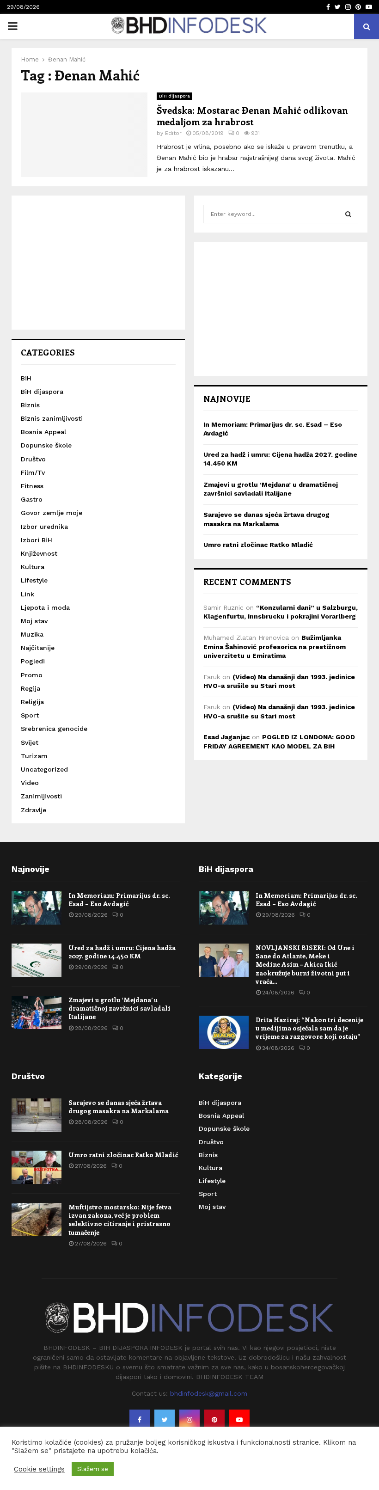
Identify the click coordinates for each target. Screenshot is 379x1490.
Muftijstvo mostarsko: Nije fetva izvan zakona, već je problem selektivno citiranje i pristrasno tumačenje (119, 1219)
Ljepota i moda (45, 607)
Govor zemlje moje (51, 512)
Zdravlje (33, 810)
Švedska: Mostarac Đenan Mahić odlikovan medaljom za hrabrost (252, 116)
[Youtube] (239, 1420)
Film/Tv (33, 472)
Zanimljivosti (41, 796)
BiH (26, 378)
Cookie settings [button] (39, 1469)
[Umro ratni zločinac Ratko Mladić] (36, 1167)
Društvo (33, 459)
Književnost (39, 553)
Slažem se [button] (92, 1468)
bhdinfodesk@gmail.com (208, 1393)
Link (27, 594)
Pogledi (33, 661)
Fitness (32, 486)
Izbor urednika (44, 526)
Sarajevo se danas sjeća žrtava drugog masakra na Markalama (118, 1106)
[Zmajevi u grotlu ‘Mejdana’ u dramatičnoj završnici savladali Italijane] (36, 1012)
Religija (32, 701)
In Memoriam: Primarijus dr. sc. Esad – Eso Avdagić (119, 899)
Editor (173, 133)
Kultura (32, 566)
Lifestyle (34, 580)
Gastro (32, 499)
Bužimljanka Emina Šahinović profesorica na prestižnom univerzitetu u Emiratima (274, 646)
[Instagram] (189, 1420)
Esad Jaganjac (226, 737)
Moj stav (34, 621)
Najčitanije (38, 647)
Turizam (34, 756)
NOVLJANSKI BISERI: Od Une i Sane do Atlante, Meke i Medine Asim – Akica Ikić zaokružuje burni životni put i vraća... (305, 964)
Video (30, 782)
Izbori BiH (36, 540)
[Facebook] (139, 1420)
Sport (30, 715)
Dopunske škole (46, 445)
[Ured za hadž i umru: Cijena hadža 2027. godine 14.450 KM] (36, 960)
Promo (32, 675)
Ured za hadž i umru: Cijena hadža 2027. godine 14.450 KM (122, 951)
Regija (30, 688)
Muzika (32, 634)
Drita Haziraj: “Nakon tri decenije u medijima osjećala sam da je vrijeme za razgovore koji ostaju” (309, 1028)
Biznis (30, 405)
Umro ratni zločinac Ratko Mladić (258, 544)
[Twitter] (164, 1420)
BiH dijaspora (174, 95)
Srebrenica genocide (54, 728)
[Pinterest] (214, 1420)
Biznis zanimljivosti (52, 418)
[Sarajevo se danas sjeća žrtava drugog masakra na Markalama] (36, 1115)
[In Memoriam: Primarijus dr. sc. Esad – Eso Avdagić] (36, 908)
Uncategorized (44, 769)
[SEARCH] (348, 214)
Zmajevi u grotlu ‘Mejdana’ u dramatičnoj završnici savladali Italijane (119, 1008)
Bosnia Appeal (43, 431)
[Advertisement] (98, 262)
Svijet (29, 742)
